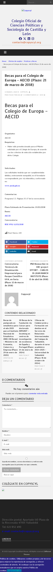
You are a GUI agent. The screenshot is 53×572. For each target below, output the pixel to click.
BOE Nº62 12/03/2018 (14, 224)
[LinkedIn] (29, 38)
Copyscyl (24, 92)
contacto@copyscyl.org (26, 42)
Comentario (7, 405)
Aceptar (10, 570)
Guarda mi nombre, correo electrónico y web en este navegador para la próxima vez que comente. (22, 463)
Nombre (5, 431)
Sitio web (5, 449)
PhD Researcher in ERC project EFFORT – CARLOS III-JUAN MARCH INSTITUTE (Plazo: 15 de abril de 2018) (38, 272)
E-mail (5, 440)
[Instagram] (33, 38)
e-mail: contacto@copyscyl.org (20, 531)
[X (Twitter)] (24, 38)
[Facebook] (20, 38)
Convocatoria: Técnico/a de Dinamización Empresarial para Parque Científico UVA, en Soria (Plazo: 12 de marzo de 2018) (14, 275)
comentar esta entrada (38, 393)
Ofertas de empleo (15, 61)
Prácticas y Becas (30, 61)
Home (4, 61)
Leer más (17, 570)
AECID (8, 216)
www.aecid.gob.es (12, 186)
